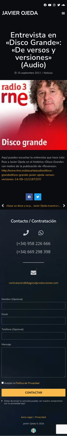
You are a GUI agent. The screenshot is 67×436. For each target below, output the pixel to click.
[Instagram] (54, 5)
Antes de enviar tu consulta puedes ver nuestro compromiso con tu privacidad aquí (33, 402)
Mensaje (6, 344)
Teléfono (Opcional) (13, 329)
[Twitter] (58, 5)
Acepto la (21, 383)
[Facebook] (45, 5)
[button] (63, 13)
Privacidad (40, 417)
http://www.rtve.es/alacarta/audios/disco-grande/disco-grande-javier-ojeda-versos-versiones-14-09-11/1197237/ (28, 175)
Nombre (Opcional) (12, 299)
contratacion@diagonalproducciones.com (33, 283)
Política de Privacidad (27, 383)
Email (5, 314)
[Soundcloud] (63, 5)
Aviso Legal (27, 417)
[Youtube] (50, 5)
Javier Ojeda (20, 13)
